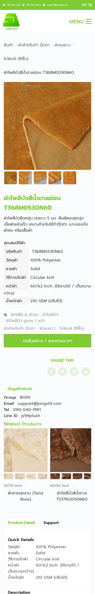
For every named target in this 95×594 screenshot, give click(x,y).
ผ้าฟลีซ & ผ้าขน (24, 315)
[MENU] (89, 21)
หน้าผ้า (11, 286)
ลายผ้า (11, 269)
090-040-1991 (27, 410)
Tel (6, 409)
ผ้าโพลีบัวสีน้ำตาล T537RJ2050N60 (72, 496)
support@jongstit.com (57, 4)
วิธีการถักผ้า (16, 277)
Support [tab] (51, 523)
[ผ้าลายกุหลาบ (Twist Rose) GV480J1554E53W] (26, 450)
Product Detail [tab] (21, 523)
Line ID (10, 415)
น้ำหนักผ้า (14, 301)
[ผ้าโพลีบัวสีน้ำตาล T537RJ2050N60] (72, 450)
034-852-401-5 (33, 4)
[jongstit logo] (11, 21)
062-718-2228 (14, 4)
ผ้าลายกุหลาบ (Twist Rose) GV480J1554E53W (25, 499)
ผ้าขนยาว (47, 328)
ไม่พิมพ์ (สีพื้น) (72, 328)
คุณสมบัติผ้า (14, 243)
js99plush (30, 416)
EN (84, 5)
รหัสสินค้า (14, 251)
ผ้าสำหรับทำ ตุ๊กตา (19, 328)
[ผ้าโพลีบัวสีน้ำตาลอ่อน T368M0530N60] (47, 126)
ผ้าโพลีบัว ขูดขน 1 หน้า (25, 321)
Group (10, 397)
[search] (89, 5)
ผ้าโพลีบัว (51, 315)
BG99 (25, 397)
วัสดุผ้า (12, 260)
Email (9, 403)
